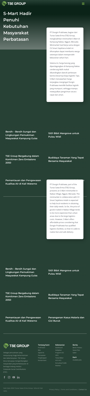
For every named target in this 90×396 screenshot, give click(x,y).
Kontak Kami (42, 360)
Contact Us (83, 389)
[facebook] (4, 377)
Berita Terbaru (77, 348)
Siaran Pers (76, 350)
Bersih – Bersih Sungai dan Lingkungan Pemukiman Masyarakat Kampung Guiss (21, 135)
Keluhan (58, 365)
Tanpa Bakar (59, 358)
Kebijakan (58, 350)
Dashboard (59, 348)
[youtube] (14, 377)
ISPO (56, 355)
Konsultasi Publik (61, 363)
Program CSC (59, 353)
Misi (39, 350)
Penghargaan (42, 358)
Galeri (74, 353)
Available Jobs (77, 360)
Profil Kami (41, 348)
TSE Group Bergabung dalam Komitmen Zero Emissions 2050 (22, 159)
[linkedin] (18, 377)
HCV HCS (58, 360)
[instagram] (9, 377)
